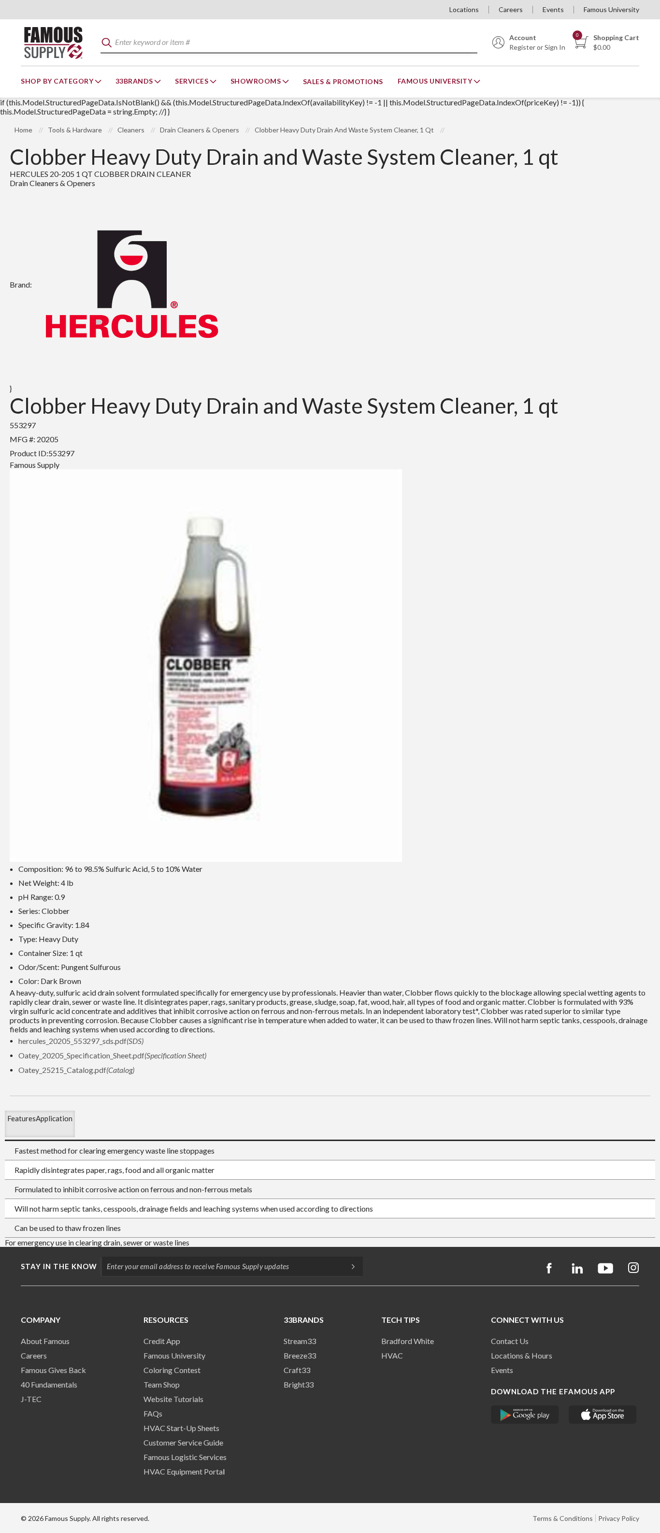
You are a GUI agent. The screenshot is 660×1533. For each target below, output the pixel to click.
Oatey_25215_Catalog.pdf (76, 1069)
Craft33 (297, 1369)
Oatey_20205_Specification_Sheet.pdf (112, 1055)
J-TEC (31, 1398)
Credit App (161, 1340)
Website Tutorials (173, 1398)
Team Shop (161, 1384)
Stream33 (300, 1340)
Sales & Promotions (343, 81)
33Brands (135, 81)
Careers (511, 9)
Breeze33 (300, 1355)
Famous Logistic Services (185, 1456)
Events (553, 9)
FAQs (152, 1413)
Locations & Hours (521, 1355)
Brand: (21, 284)
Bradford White (407, 1340)
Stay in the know (59, 1266)
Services (192, 81)
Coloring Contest (172, 1369)
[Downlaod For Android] (525, 1414)
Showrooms (256, 81)
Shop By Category (58, 81)
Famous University (611, 9)
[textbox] (288, 43)
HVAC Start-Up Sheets (181, 1427)
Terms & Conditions (562, 1518)
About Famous (45, 1340)
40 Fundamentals (49, 1384)
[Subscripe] (348, 1266)
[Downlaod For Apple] (603, 1414)
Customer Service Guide (183, 1442)
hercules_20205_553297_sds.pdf (80, 1040)
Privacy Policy (618, 1518)
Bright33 (299, 1384)
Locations (464, 9)
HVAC (392, 1355)
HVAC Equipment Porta (183, 1471)
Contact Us (510, 1340)
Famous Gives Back (53, 1369)
